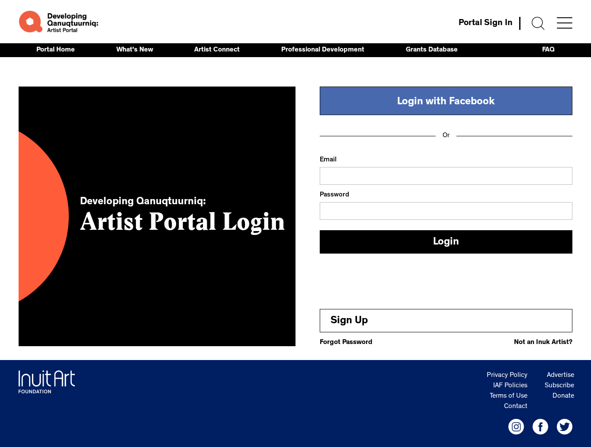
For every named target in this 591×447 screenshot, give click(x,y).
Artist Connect (217, 50)
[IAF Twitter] (564, 426)
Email (328, 160)
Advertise (560, 375)
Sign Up (349, 321)
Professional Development (322, 50)
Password (334, 195)
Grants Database (432, 50)
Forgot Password (346, 342)
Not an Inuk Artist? (543, 342)
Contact (515, 406)
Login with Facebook (446, 102)
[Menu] (564, 23)
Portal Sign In (486, 23)
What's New (134, 50)
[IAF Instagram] (516, 426)
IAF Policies (510, 386)
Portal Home (55, 50)
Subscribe (559, 386)
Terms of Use (508, 396)
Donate (563, 396)
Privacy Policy (507, 375)
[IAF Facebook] (540, 426)
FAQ (548, 50)
